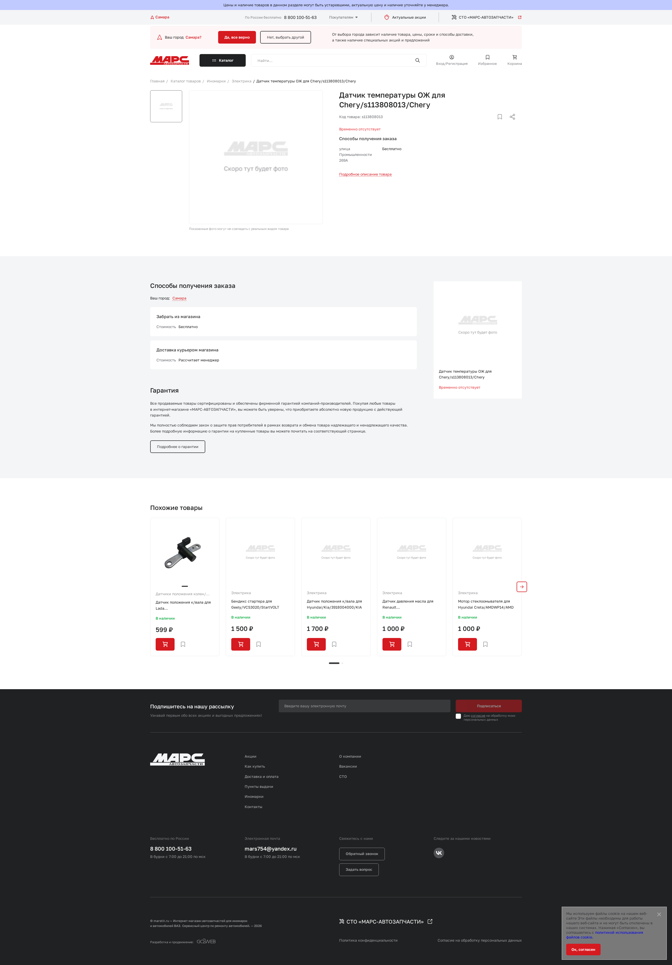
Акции (250, 756)
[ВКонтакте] (494, 123)
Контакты (253, 806)
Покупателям (341, 17)
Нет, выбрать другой (285, 37)
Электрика (241, 592)
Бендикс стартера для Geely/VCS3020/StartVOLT (255, 604)
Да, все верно (237, 37)
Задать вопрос (359, 869)
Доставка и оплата (262, 776)
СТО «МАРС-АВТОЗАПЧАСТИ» (486, 17)
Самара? (193, 37)
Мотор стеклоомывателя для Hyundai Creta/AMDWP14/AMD (486, 604)
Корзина (514, 63)
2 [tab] (342, 663)
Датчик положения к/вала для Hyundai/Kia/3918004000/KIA (334, 604)
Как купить (255, 766)
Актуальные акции (409, 17)
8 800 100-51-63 (300, 17)
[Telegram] (485, 123)
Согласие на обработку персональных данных (480, 940)
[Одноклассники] (502, 123)
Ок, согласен (583, 949)
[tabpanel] (184, 587)
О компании (350, 756)
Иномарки (254, 796)
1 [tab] (334, 663)
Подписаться (489, 706)
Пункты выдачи (259, 786)
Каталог (226, 60)
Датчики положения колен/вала (181, 594)
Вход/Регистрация (452, 63)
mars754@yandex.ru (271, 848)
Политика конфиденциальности (368, 940)
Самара (179, 298)
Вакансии (348, 766)
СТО (343, 776)
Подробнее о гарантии (177, 446)
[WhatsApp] (510, 123)
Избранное (487, 63)
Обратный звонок (362, 853)
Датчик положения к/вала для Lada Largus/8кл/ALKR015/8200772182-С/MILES (185, 605)
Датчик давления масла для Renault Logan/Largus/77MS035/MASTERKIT (411, 604)
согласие (478, 716)
